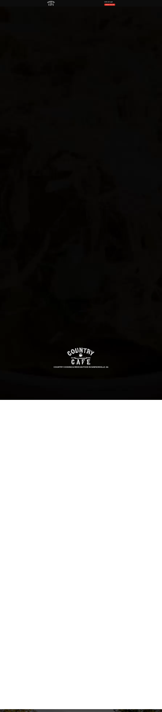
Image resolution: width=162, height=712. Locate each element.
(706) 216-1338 (108, 2)
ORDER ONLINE (109, 4)
